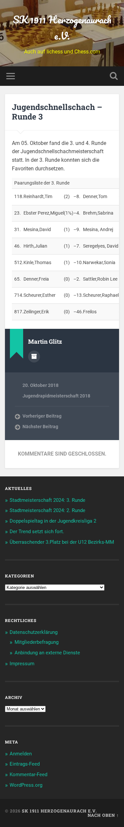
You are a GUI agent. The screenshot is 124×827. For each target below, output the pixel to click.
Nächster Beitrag (40, 426)
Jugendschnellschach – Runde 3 (57, 112)
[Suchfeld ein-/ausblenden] (114, 76)
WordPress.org (26, 785)
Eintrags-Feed (25, 764)
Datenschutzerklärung (34, 632)
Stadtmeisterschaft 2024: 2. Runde (47, 510)
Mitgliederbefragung (37, 642)
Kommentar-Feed (28, 774)
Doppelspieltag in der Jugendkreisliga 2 (53, 521)
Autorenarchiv (34, 356)
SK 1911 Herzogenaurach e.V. (62, 28)
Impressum (22, 664)
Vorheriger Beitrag (42, 416)
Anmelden (21, 754)
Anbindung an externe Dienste (47, 653)
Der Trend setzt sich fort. (37, 531)
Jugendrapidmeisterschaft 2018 (56, 395)
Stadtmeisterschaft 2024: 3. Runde (47, 500)
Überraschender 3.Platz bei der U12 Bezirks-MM (62, 542)
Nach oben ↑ (103, 815)
